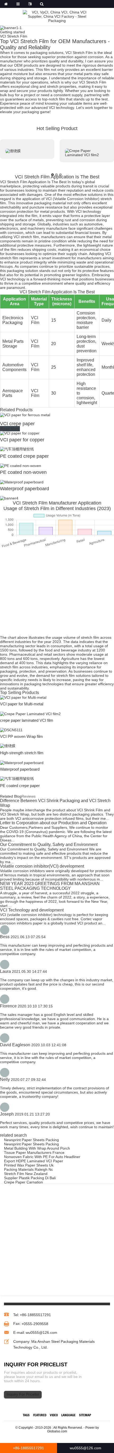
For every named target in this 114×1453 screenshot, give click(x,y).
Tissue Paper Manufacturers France (34, 1152)
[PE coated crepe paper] (17, 449)
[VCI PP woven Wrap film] (11, 730)
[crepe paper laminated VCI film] (30, 713)
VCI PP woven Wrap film (21, 736)
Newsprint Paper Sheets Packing (31, 1140)
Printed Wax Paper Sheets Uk (29, 1165)
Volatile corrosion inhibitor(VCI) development (42, 866)
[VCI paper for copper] (20, 433)
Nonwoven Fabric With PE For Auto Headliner (42, 1157)
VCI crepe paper (17, 423)
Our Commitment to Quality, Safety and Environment (49, 844)
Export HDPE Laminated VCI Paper (33, 1161)
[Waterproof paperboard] (21, 481)
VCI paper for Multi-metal (21, 704)
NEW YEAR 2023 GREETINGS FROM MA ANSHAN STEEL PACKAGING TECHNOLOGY (50, 886)
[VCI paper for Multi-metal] (23, 697)
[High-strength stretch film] (7, 746)
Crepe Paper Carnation (23, 1182)
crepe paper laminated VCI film (26, 720)
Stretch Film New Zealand (25, 1174)
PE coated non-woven (23, 472)
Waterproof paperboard (24, 488)
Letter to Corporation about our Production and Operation (53, 823)
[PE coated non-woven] (20, 465)
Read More (10, 429)
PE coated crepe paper (24, 456)
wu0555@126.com (41, 1332)
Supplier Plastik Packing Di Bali (30, 1178)
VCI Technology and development (32, 910)
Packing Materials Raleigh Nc (28, 1169)
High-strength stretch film (21, 753)
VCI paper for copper (22, 439)
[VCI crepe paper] (25, 414)
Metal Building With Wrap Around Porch (37, 1148)
